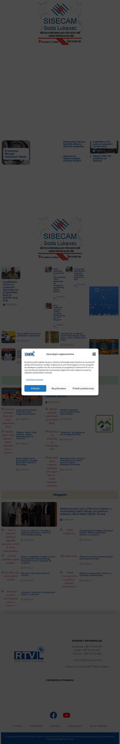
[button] (94, 354)
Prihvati (35, 388)
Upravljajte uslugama (34, 379)
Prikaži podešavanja (83, 388)
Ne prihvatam (59, 388)
